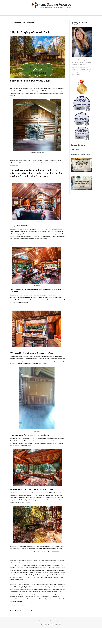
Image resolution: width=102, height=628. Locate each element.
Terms (64, 620)
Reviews (48, 10)
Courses (33, 10)
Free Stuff (40, 10)
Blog (60, 10)
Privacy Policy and (58, 620)
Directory (65, 10)
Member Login (72, 10)
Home (28, 10)
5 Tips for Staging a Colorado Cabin (30, 32)
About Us (54, 10)
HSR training (55, 551)
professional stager (39, 229)
